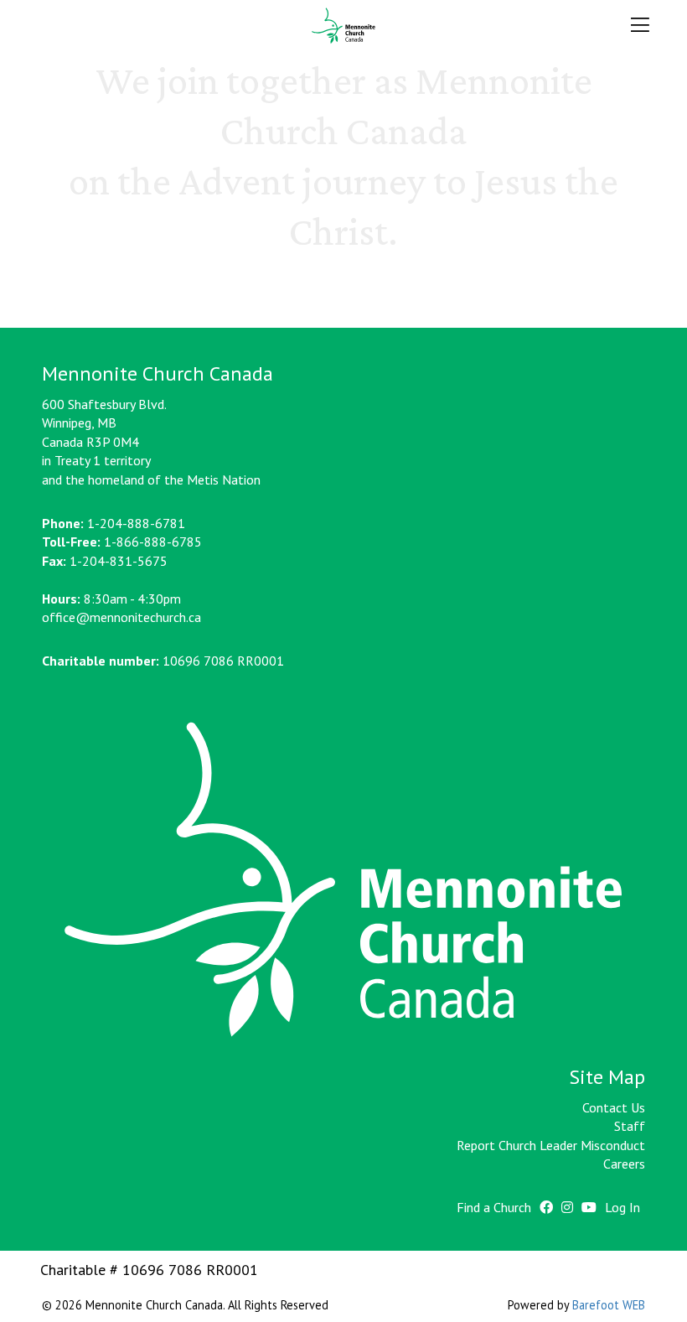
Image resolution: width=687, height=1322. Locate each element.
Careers (624, 1163)
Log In (622, 1207)
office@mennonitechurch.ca (121, 617)
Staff (629, 1125)
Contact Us (613, 1107)
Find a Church (494, 1207)
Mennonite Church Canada (344, 26)
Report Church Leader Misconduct (551, 1145)
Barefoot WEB (608, 1305)
